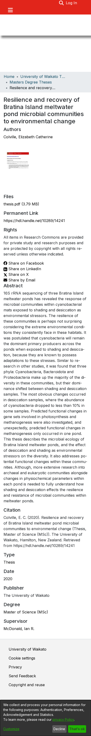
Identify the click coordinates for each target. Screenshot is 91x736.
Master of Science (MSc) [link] (26, 612)
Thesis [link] (9, 562)
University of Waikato (27, 649)
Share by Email (21, 280)
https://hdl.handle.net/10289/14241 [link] (34, 220)
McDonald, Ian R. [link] (19, 628)
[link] (21, 204)
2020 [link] (8, 578)
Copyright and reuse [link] (27, 684)
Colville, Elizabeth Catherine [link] (28, 137)
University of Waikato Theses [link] (43, 76)
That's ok (77, 729)
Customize (11, 729)
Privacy (15, 667)
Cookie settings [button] (22, 658)
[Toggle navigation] (10, 10)
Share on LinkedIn (24, 268)
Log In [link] (71, 2)
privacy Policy (63, 719)
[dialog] (45, 718)
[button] (61, 3)
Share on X (18, 274)
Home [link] (9, 76)
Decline (59, 729)
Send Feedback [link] (22, 676)
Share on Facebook (25, 263)
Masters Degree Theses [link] (31, 82)
